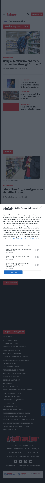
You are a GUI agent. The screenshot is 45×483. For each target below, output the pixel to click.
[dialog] (22, 241)
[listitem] (22, 245)
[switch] (37, 250)
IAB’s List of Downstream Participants (25, 239)
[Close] (41, 208)
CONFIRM (13, 272)
